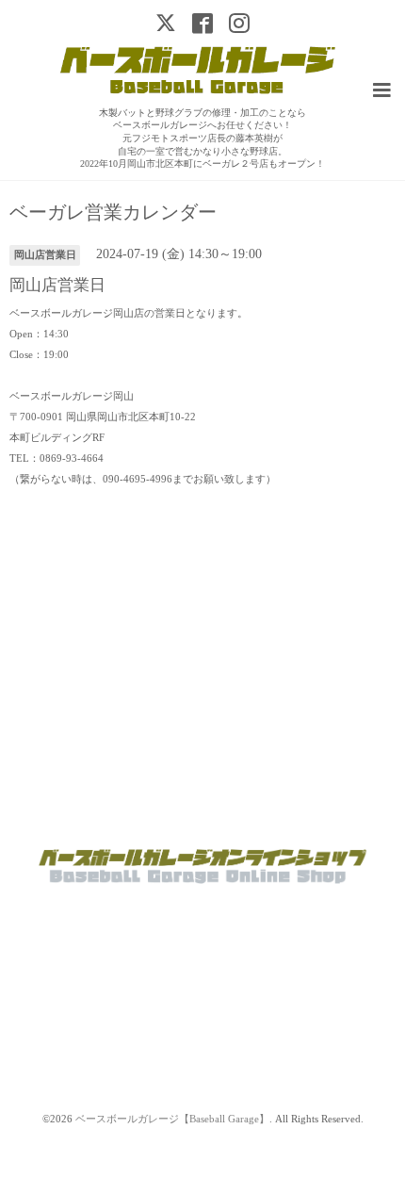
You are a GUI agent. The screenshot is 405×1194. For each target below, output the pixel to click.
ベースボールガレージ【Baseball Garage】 (172, 1119)
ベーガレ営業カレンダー (113, 213)
